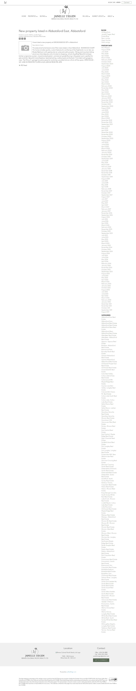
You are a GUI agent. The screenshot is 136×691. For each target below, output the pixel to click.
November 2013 (106, 267)
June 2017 (104, 201)
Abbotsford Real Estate (109, 325)
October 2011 (105, 308)
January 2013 (106, 286)
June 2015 (104, 237)
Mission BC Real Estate (109, 521)
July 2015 (104, 235)
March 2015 (105, 243)
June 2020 (105, 144)
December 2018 (106, 171)
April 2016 (104, 223)
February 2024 (106, 86)
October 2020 (106, 136)
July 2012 (104, 292)
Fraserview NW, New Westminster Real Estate (108, 456)
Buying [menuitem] (42, 16)
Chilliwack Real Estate (108, 367)
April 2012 (104, 296)
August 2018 (105, 179)
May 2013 (104, 277)
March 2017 (105, 207)
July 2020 (104, 142)
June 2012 (104, 294)
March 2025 (105, 74)
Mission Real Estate (107, 527)
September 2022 (107, 106)
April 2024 (105, 82)
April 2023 (105, 92)
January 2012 (106, 302)
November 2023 (107, 88)
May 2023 (104, 90)
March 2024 (105, 84)
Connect (126, 2)
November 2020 (107, 134)
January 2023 (106, 98)
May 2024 (104, 80)
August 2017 (105, 197)
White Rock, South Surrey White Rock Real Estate (109, 620)
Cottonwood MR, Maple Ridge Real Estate (107, 382)
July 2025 (104, 68)
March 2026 (105, 57)
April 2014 (104, 261)
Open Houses (106, 40)
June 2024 (105, 78)
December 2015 (106, 229)
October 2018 (105, 175)
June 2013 (104, 275)
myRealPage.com (71, 672)
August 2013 (105, 273)
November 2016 (106, 213)
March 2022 (105, 118)
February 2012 (106, 300)
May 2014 (104, 259)
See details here (37, 45)
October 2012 (105, 288)
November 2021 (106, 122)
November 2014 (106, 247)
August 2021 (105, 126)
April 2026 (105, 56)
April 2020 (105, 146)
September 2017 (107, 195)
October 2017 (105, 193)
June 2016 (104, 221)
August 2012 (105, 290)
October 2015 (106, 231)
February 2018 (106, 189)
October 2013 (105, 269)
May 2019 (104, 162)
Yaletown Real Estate (108, 628)
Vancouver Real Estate (109, 600)
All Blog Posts (105, 32)
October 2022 (106, 104)
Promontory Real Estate (109, 559)
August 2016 (105, 217)
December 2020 (107, 132)
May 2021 (104, 128)
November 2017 (106, 191)
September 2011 (106, 310)
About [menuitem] (110, 16)
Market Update (98, 16)
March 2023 (105, 94)
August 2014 (105, 253)
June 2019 (104, 160)
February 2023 (106, 96)
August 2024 (105, 76)
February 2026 (106, 60)
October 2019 (105, 156)
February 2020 (106, 150)
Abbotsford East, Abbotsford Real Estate (34, 36)
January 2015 (106, 245)
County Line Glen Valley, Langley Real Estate (108, 388)
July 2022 (104, 110)
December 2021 (106, 120)
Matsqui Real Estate (108, 515)
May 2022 (104, 114)
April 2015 (104, 241)
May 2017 (104, 203)
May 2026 (104, 53)
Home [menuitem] (24, 16)
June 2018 (104, 183)
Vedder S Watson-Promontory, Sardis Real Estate (107, 604)
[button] (101, 660)
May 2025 (105, 72)
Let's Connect (101, 660)
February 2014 (106, 263)
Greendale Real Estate (109, 472)
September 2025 (107, 64)
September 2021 (107, 124)
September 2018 (107, 177)
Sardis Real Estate (107, 585)
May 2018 (104, 185)
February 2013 (106, 284)
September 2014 (107, 251)
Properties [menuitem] (32, 16)
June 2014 (104, 257)
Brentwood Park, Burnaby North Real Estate (108, 351)
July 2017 (104, 199)
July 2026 (104, 52)
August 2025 (105, 66)
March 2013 (105, 281)
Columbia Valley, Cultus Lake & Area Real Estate (107, 376)
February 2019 (106, 166)
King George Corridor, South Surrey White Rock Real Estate (109, 495)
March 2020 (105, 148)
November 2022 (107, 102)
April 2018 (104, 187)
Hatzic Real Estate (107, 487)
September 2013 (107, 271)
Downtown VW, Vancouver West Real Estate (108, 422)
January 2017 (106, 211)
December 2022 (107, 100)
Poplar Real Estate (107, 549)
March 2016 (105, 225)
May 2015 (104, 239)
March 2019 (105, 164)
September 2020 (107, 138)
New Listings (105, 38)
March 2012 (105, 298)
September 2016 (107, 215)
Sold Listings (105, 42)
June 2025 (105, 70)
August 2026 (105, 49)
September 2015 (107, 233)
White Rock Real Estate (109, 616)
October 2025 (106, 62)
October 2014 (105, 249)
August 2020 (105, 140)
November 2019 (106, 154)
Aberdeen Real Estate (108, 335)
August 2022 (105, 108)
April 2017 (104, 205)
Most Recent (105, 47)
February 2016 (106, 227)
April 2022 (105, 116)
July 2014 (104, 255)
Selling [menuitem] (85, 16)
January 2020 (106, 152)
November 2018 (106, 173)
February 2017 (106, 209)
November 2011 (106, 306)
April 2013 (104, 279)
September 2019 (107, 158)
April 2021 (104, 130)
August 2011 (105, 312)
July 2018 (104, 181)
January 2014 (106, 265)
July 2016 (104, 219)
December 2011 (106, 304)
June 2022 (105, 112)
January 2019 (106, 168)
